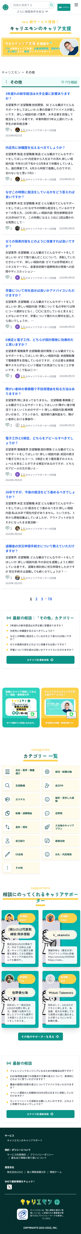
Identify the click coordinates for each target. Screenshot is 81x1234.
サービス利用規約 (16, 1154)
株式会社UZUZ (15, 1172)
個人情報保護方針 (36, 1172)
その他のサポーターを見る (37, 1037)
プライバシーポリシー (42, 1154)
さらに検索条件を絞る (30, 11)
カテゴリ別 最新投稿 (38, 659)
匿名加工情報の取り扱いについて (29, 1157)
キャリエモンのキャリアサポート (24, 1140)
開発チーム (56, 1172)
